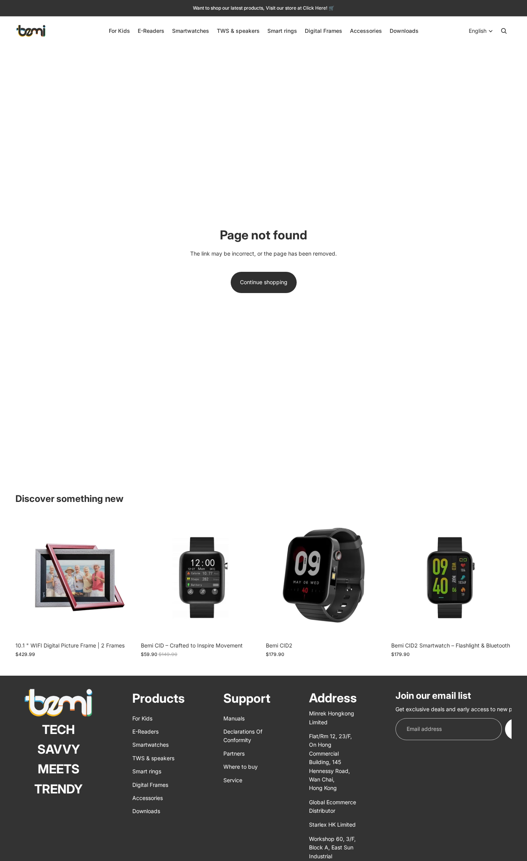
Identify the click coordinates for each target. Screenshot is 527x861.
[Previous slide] (27, 577)
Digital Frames (150, 784)
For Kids (142, 718)
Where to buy (240, 766)
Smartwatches (150, 744)
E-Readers (145, 731)
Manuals (234, 718)
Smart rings (146, 771)
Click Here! (316, 8)
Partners (234, 753)
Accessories (147, 798)
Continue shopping (263, 282)
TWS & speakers (153, 758)
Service (232, 780)
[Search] (503, 30)
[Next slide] (124, 577)
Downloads (146, 811)
